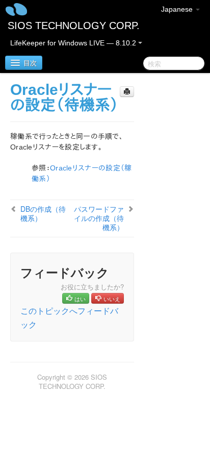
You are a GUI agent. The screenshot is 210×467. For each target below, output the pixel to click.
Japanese (178, 9)
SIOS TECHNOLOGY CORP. (74, 25)
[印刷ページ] (127, 91)
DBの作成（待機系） (43, 213)
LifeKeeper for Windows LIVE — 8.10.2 (74, 43)
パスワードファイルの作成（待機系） (99, 218)
